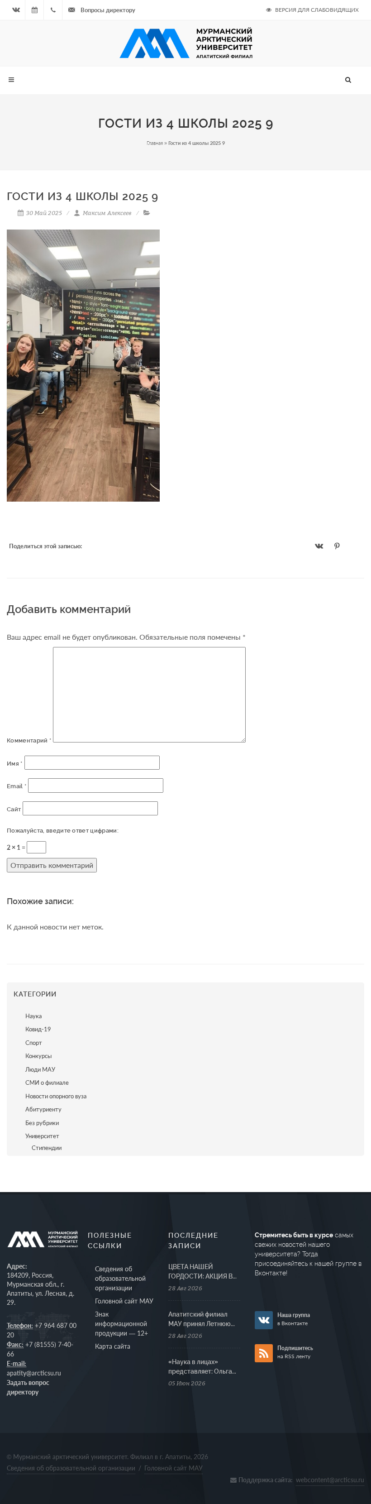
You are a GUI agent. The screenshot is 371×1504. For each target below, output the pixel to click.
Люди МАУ (40, 1069)
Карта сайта (112, 1346)
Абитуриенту (43, 1109)
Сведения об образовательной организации (120, 1278)
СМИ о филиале (47, 1082)
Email (16, 786)
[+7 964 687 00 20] (53, 10)
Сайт (14, 809)
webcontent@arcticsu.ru (330, 1480)
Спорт (33, 1042)
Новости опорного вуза (55, 1096)
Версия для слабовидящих (316, 9)
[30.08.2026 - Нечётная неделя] (34, 10)
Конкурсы (38, 1055)
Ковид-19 (38, 1029)
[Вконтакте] (16, 10)
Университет (42, 1136)
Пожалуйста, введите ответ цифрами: (63, 830)
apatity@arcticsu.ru (34, 1373)
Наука (33, 1016)
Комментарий (29, 740)
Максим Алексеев (106, 212)
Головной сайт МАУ (124, 1301)
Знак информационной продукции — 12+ (121, 1323)
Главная (155, 143)
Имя (15, 763)
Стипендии (47, 1147)
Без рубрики (42, 1122)
